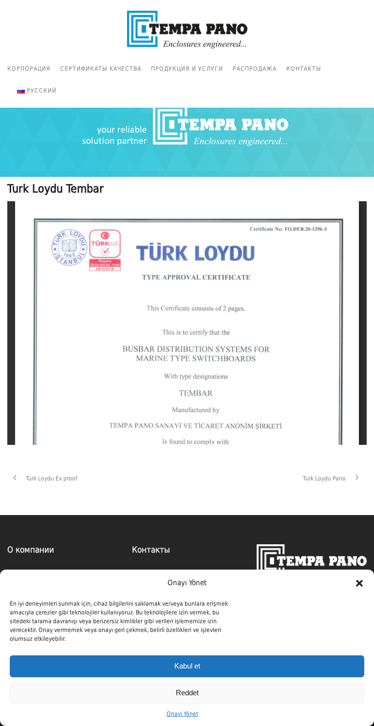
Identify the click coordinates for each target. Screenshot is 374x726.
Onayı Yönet (182, 713)
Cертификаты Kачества (100, 68)
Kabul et (187, 666)
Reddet (187, 692)
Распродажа (255, 68)
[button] (359, 583)
